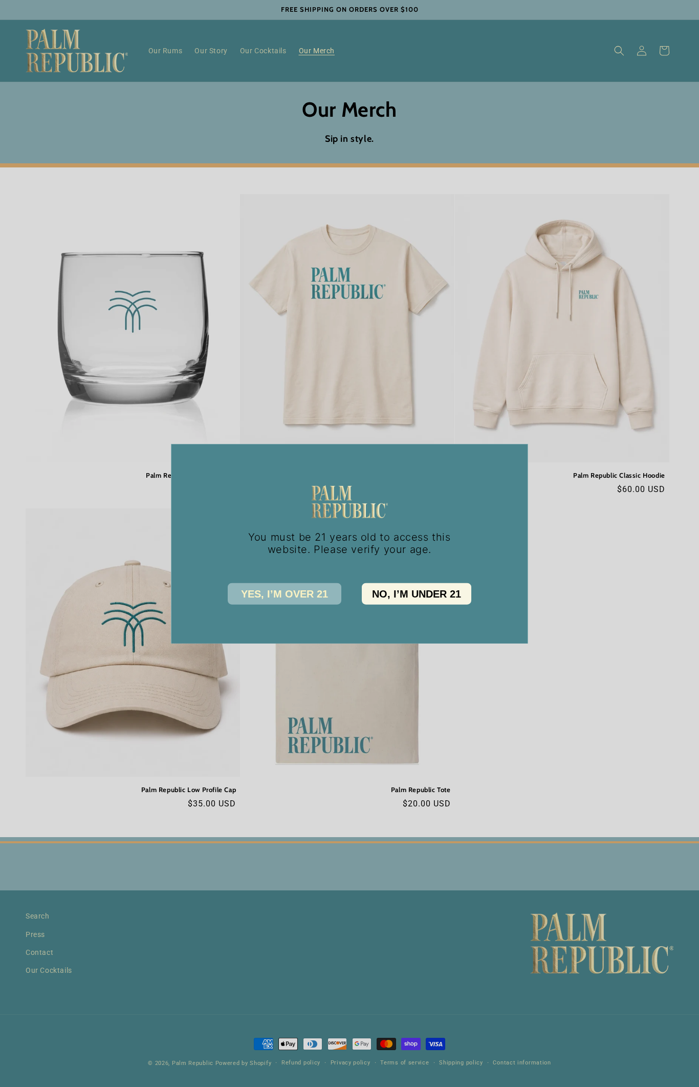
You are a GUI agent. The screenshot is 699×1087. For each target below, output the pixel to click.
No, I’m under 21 (416, 593)
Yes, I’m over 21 (284, 593)
